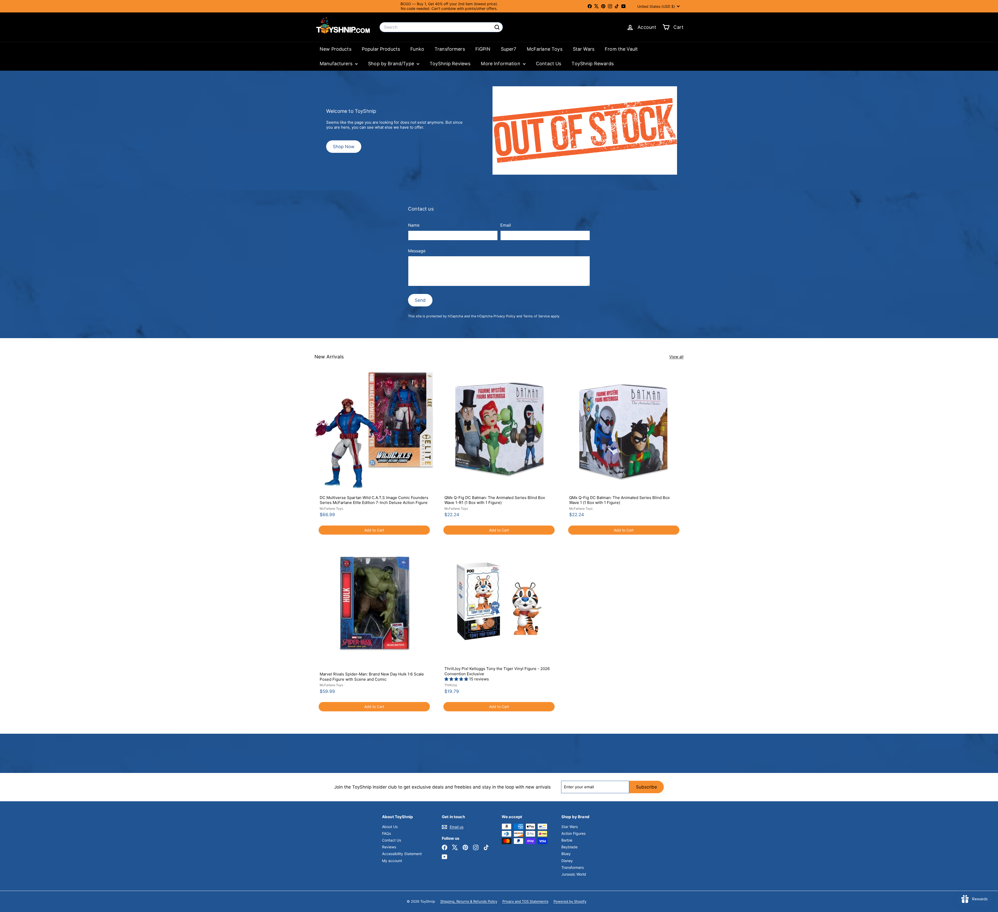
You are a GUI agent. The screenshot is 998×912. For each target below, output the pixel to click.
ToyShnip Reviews (450, 63)
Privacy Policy (504, 316)
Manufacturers (337, 63)
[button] (456, 679)
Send (420, 300)
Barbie (566, 840)
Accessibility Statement (402, 853)
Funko (417, 49)
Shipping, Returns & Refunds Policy (468, 901)
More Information (501, 63)
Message (416, 250)
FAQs (386, 833)
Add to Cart (374, 530)
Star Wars (583, 49)
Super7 (508, 49)
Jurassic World (573, 874)
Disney (567, 860)
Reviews (389, 847)
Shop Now (343, 146)
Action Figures (573, 833)
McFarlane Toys (544, 49)
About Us (390, 826)
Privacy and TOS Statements (525, 901)
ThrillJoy (450, 685)
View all (676, 356)
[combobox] (441, 27)
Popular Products (381, 49)
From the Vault (621, 49)
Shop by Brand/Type (391, 63)
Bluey (566, 853)
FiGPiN (482, 49)
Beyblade (569, 847)
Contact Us (548, 63)
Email (505, 225)
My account (392, 860)
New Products (335, 49)
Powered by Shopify (570, 901)
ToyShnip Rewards (592, 63)
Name (413, 225)
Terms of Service (536, 316)
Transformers (450, 49)
